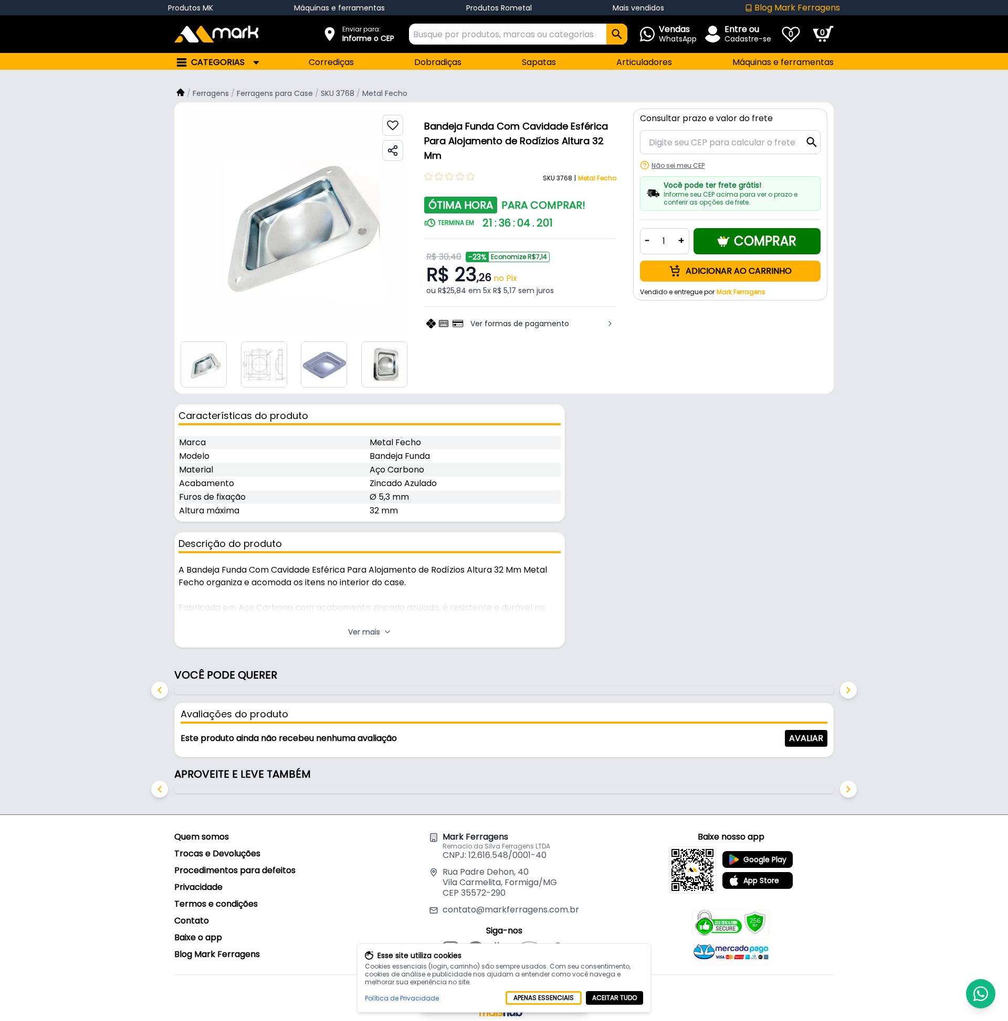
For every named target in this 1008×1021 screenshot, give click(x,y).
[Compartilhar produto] (392, 150)
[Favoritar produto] (392, 125)
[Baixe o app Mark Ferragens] (692, 870)
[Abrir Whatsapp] (980, 993)
